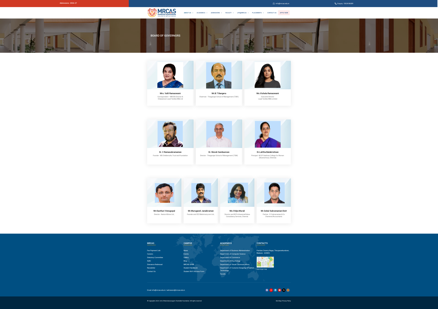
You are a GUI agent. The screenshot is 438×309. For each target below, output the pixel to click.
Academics (201, 13)
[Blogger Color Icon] (288, 290)
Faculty (228, 13)
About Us (187, 13)
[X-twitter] (283, 290)
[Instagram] (271, 290)
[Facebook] (267, 290)
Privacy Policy (286, 301)
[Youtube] (279, 290)
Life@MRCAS (241, 13)
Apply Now (284, 13)
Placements (257, 13)
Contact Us (271, 13)
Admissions (215, 13)
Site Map (278, 301)
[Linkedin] (275, 290)
